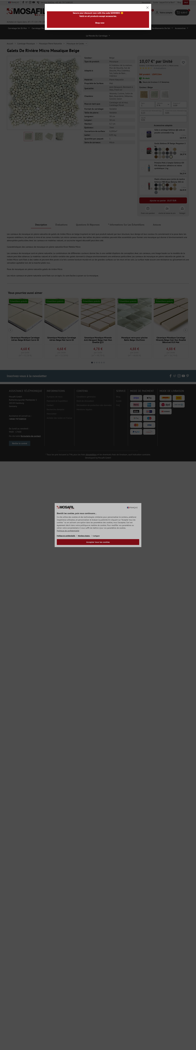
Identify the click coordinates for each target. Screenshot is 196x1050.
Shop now (99, 22)
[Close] (147, 7)
